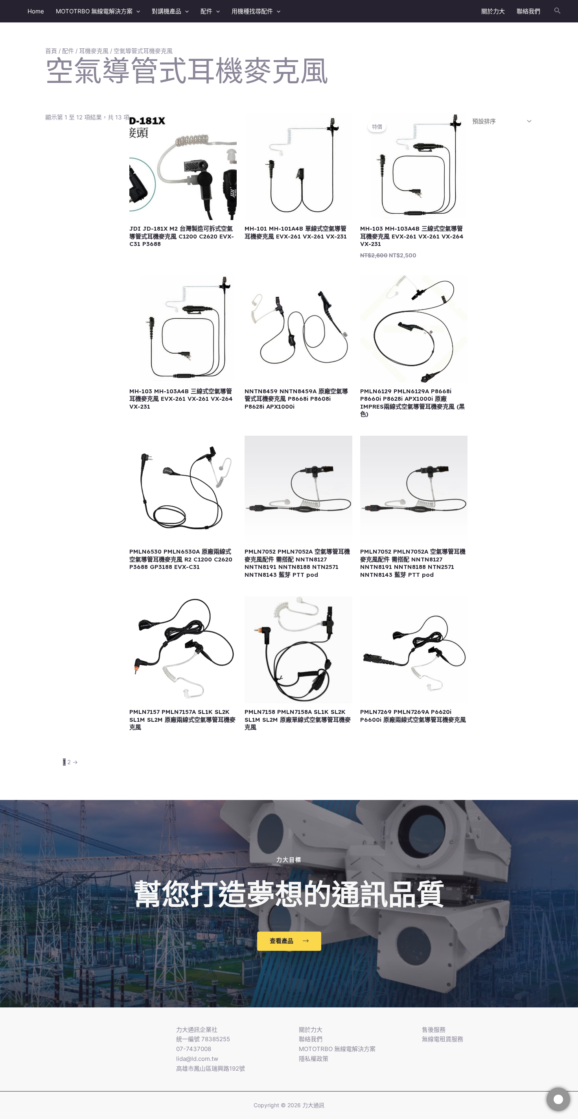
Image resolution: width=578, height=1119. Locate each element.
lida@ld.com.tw (197, 1058)
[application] (136, 11)
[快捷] (558, 1099)
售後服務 (433, 1029)
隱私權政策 (313, 1058)
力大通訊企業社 (196, 1029)
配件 (206, 11)
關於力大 (493, 11)
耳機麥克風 (94, 51)
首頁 (51, 51)
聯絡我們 (528, 11)
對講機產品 (166, 11)
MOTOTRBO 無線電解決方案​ (94, 11)
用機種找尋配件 (252, 11)
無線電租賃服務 (442, 1039)
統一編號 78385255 (203, 1039)
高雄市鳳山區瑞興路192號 (210, 1068)
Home (36, 11)
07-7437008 (193, 1049)
